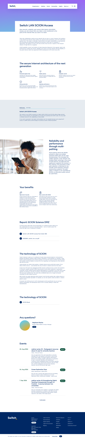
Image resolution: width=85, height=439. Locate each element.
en (74, 6)
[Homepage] (13, 6)
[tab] (22, 108)
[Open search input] (72, 6)
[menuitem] (35, 6)
